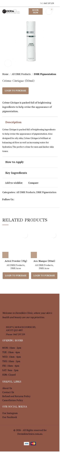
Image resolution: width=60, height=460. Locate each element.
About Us (7, 388)
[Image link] (19, 301)
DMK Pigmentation (45, 74)
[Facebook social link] (4, 3)
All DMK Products (21, 74)
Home (5, 74)
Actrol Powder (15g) (16, 261)
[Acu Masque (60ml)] (44, 244)
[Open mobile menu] (56, 11)
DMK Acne (16, 268)
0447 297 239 (49, 3)
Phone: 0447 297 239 (15, 334)
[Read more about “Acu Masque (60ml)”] (34, 255)
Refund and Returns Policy (16, 396)
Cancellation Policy (12, 400)
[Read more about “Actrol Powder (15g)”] (5, 255)
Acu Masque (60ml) (44, 261)
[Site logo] (11, 11)
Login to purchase (15, 90)
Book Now (35, 11)
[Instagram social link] (8, 3)
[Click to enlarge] (8, 63)
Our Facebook (9, 417)
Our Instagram (10, 413)
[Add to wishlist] (25, 235)
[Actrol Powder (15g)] (15, 244)
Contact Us (8, 392)
